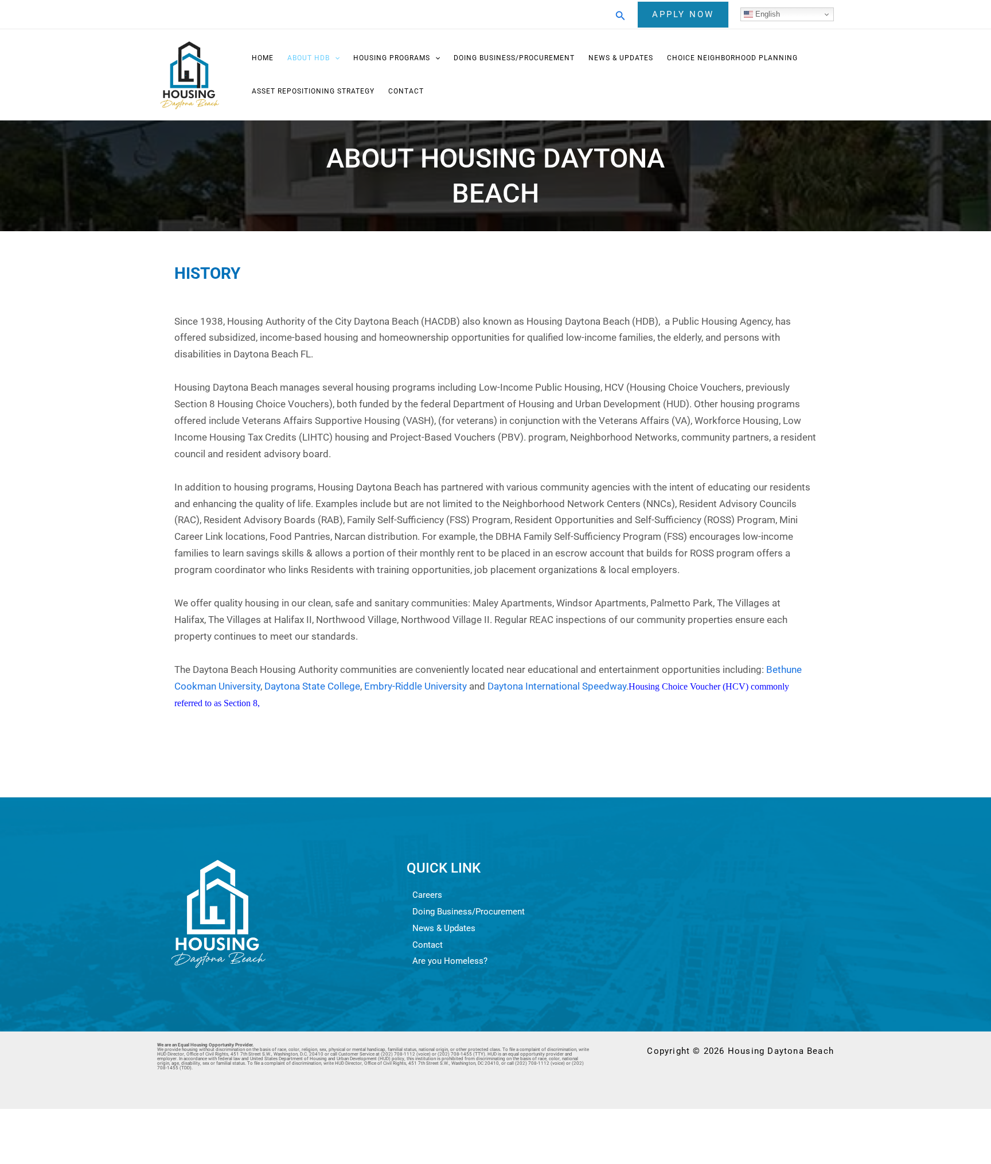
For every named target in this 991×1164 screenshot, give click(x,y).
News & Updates (620, 58)
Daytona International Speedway (556, 686)
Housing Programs (391, 58)
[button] (620, 14)
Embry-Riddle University (415, 686)
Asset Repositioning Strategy (313, 91)
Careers (427, 895)
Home (263, 58)
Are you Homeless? (449, 961)
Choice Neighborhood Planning (732, 58)
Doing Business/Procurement (514, 58)
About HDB (308, 58)
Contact (406, 91)
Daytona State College (312, 686)
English (766, 14)
